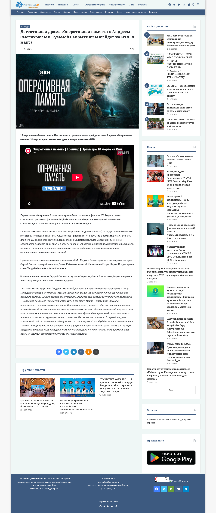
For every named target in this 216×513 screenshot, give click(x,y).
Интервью (63, 4)
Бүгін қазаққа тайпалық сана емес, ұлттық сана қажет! (179, 107)
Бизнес (57, 12)
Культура (109, 12)
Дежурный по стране (95, 4)
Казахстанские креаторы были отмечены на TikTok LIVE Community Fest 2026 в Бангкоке (179, 253)
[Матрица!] (27, 5)
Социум (66, 12)
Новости (49, 4)
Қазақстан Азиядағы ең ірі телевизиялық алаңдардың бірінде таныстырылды (37, 403)
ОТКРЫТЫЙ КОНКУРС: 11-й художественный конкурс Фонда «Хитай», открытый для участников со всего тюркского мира (116, 385)
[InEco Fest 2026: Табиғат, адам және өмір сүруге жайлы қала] (155, 124)
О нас (131, 4)
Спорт (119, 12)
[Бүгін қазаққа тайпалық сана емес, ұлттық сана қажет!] (155, 109)
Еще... (171, 390)
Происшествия (80, 12)
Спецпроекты (116, 4)
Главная (21, 12)
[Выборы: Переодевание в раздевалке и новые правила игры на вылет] (155, 90)
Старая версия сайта (108, 501)
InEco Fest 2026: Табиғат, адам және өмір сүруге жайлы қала (181, 123)
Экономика (45, 12)
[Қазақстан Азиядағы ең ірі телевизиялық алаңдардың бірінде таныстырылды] (37, 387)
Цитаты (76, 4)
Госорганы (32, 12)
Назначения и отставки (135, 12)
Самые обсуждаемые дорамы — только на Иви (180, 159)
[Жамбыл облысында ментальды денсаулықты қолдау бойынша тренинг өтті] (155, 40)
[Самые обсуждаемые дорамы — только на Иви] (155, 161)
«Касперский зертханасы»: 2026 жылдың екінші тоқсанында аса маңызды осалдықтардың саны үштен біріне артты (180, 206)
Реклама (142, 4)
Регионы (153, 12)
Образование (96, 12)
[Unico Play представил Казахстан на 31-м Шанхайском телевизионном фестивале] (77, 387)
